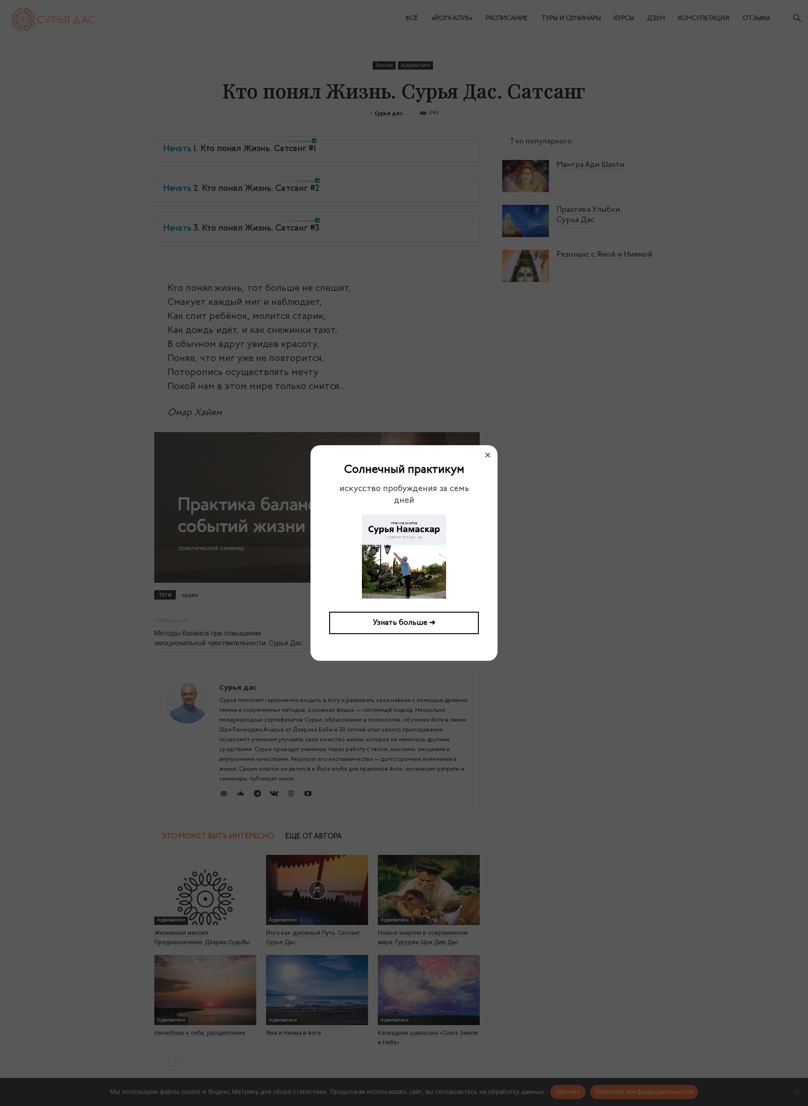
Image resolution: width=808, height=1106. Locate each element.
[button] (487, 455)
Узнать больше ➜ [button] (404, 623)
